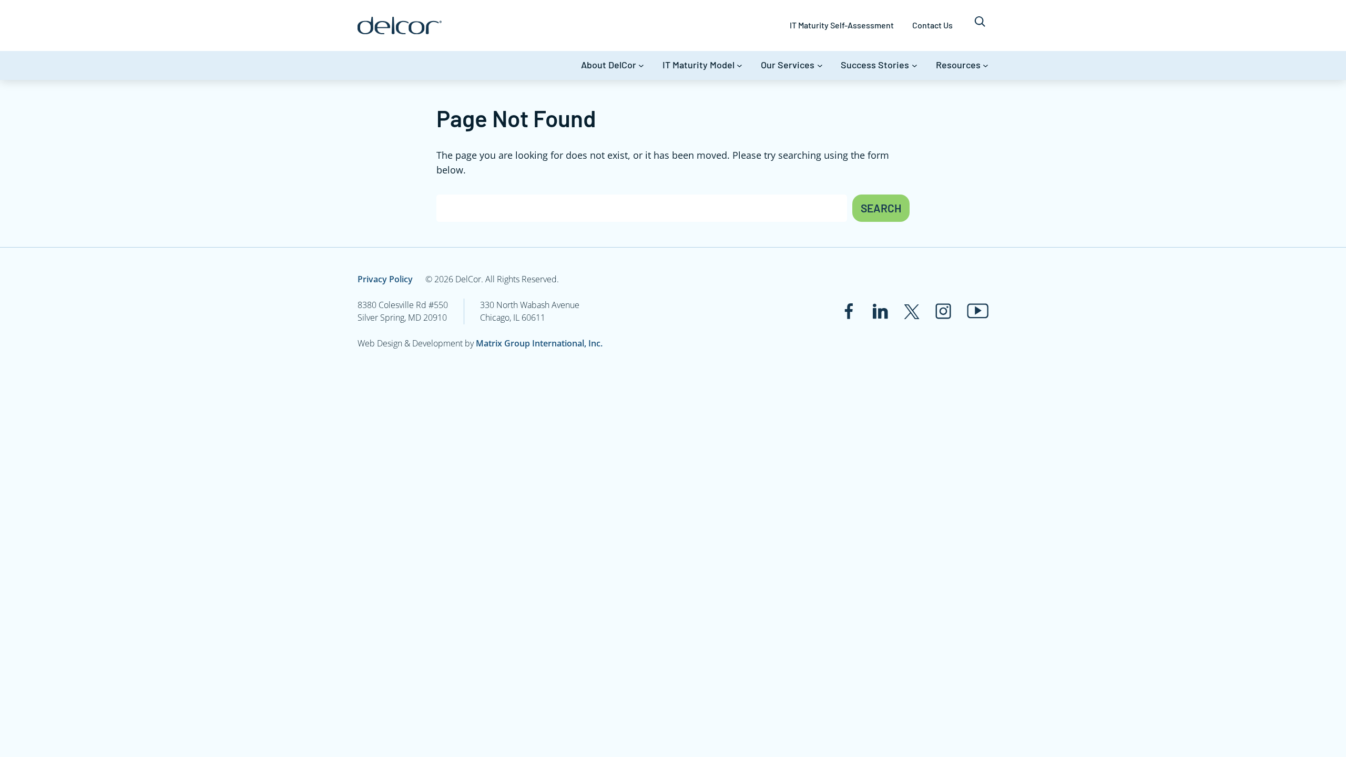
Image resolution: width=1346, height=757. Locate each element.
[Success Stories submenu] (914, 65)
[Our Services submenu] (820, 65)
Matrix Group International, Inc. (539, 343)
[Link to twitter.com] (912, 311)
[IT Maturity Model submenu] (739, 65)
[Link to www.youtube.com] (977, 311)
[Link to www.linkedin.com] (880, 311)
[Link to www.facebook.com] (848, 311)
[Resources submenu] (985, 65)
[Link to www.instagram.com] (943, 311)
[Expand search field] (979, 25)
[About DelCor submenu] (641, 65)
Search (881, 207)
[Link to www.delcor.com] (400, 25)
